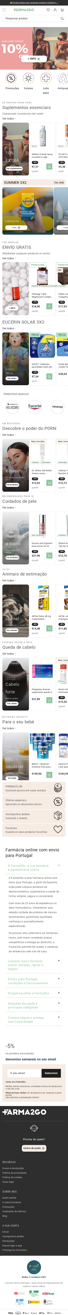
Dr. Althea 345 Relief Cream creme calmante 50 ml (42, 472)
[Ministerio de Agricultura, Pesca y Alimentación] (34, 1302)
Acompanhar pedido (13, 1236)
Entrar (5, 1232)
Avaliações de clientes (14, 1211)
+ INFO (32, 58)
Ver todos (8, 118)
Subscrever (51, 1073)
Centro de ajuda (32, 1148)
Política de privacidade (14, 1173)
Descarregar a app (12, 1245)
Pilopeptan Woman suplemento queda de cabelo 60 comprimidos (42, 691)
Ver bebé (12, 778)
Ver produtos (12, 485)
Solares (28, 88)
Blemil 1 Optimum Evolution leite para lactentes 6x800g (41, 765)
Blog (4, 1216)
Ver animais (12, 630)
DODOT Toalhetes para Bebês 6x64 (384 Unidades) (42, 365)
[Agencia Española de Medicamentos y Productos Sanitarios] (20, 1293)
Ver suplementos (14, 168)
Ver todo (59, 182)
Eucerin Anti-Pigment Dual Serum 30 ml (42, 544)
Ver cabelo (12, 703)
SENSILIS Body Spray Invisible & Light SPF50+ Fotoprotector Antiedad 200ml (42, 155)
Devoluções (8, 1241)
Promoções (12, 88)
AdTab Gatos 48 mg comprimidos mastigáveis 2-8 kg (41, 617)
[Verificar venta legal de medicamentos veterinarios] (20, 1302)
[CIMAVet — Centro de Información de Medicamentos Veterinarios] (48, 1293)
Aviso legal (8, 1182)
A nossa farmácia (11, 1202)
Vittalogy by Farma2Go (14, 1250)
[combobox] (34, 18)
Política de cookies (12, 1177)
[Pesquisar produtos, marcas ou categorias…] (62, 18)
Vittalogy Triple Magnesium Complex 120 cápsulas (42, 295)
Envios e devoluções (13, 1168)
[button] (41, 9)
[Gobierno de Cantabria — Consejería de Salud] (48, 1302)
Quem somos (9, 1197)
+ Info (14, 227)
